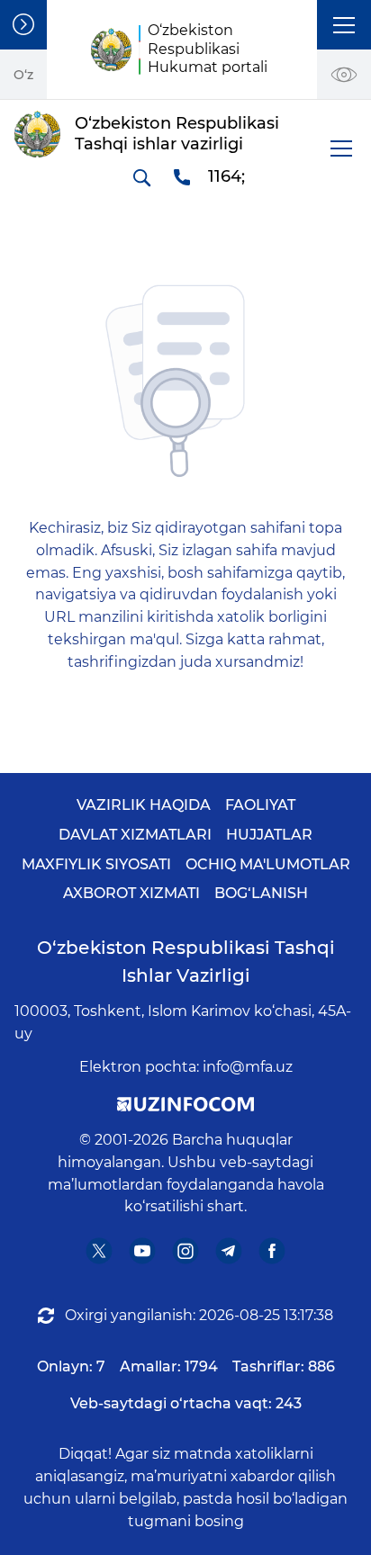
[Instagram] (186, 1251)
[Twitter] (99, 1251)
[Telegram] (229, 1251)
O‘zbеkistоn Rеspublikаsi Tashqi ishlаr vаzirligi (186, 961)
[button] (344, 24)
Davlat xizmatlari (135, 834)
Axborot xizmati (131, 893)
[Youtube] (143, 1251)
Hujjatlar (269, 834)
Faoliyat (260, 804)
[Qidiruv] (141, 177)
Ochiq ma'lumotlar (268, 864)
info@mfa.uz (248, 1066)
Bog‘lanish (261, 893)
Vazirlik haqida (144, 804)
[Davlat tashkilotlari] (23, 24)
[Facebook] (272, 1251)
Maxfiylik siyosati (96, 864)
